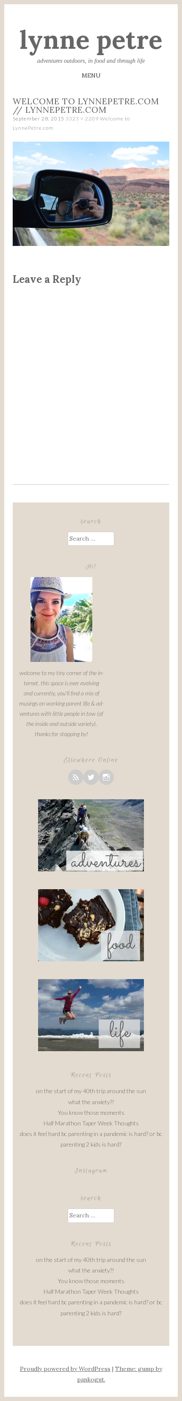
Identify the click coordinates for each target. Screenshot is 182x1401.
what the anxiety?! (91, 1101)
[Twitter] (91, 777)
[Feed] (75, 777)
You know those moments (91, 1112)
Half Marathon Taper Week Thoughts (91, 1123)
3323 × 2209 (82, 118)
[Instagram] (106, 777)
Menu (91, 75)
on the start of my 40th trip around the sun (91, 1090)
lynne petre (91, 39)
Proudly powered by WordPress (65, 1369)
